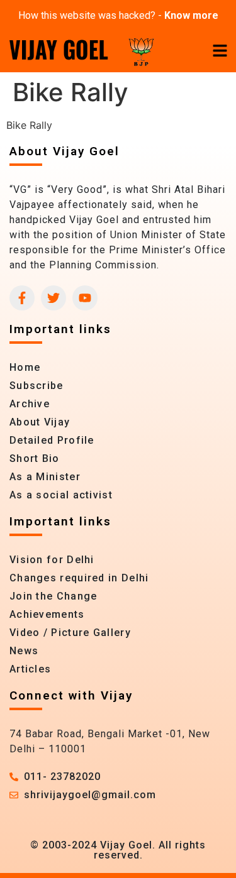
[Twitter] (53, 297)
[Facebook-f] (22, 297)
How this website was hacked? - (118, 15)
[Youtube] (85, 297)
